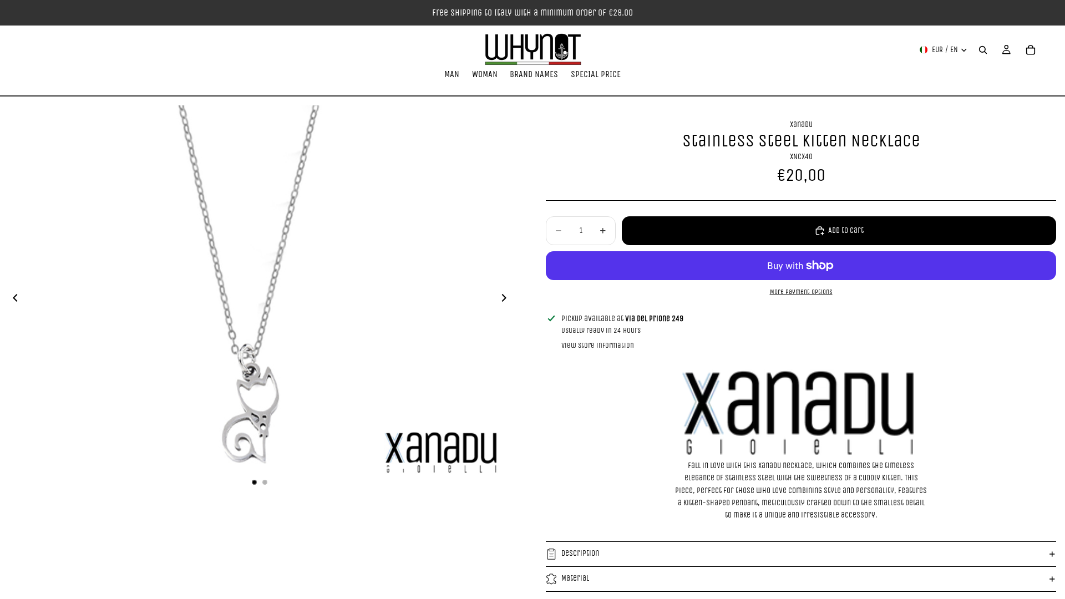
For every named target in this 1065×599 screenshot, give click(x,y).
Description (580, 553)
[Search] (983, 50)
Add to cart (846, 230)
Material (575, 578)
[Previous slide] (12, 300)
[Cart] (1030, 50)
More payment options (801, 292)
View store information (597, 345)
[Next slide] (507, 300)
